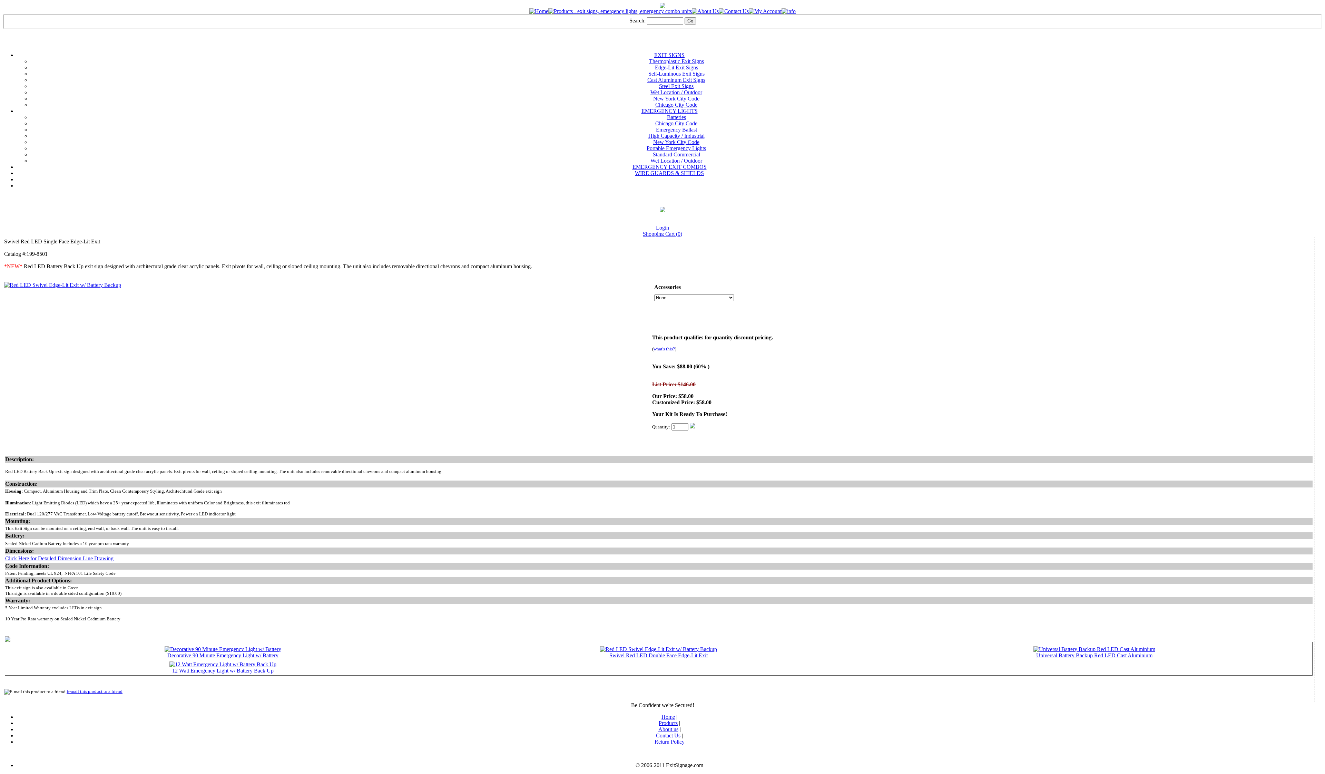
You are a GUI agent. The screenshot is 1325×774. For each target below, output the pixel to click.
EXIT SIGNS (669, 55)
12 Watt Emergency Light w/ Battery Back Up (223, 671)
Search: (637, 20)
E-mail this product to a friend (94, 691)
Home (668, 717)
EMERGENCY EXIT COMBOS (669, 167)
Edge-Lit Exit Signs (676, 67)
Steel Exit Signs (676, 86)
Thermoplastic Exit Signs (676, 61)
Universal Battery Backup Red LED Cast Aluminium (1094, 655)
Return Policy (670, 742)
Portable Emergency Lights (676, 148)
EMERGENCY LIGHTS (669, 111)
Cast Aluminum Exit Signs (676, 80)
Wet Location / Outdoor (676, 92)
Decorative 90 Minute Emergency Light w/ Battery (222, 655)
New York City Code (676, 98)
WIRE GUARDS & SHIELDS (669, 173)
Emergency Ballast (676, 130)
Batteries (676, 117)
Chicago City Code (676, 105)
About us (668, 729)
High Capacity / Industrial (676, 136)
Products (668, 723)
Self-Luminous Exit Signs (676, 74)
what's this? (664, 348)
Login (662, 228)
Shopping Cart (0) (662, 234)
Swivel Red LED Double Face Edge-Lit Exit (658, 655)
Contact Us (668, 735)
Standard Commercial (676, 154)
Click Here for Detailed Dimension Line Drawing (59, 558)
